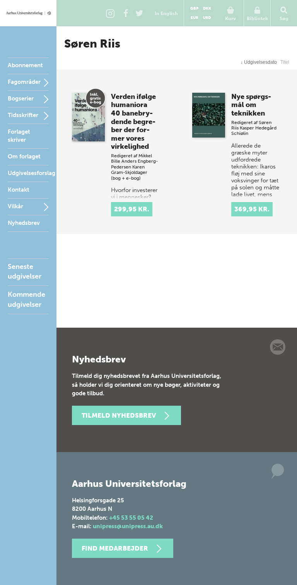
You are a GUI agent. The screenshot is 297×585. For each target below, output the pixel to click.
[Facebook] (125, 13)
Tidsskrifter (23, 115)
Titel (284, 62)
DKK (207, 8)
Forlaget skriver (19, 135)
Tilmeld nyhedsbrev (119, 415)
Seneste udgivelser (24, 271)
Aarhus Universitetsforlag (28, 13)
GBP (194, 8)
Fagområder (24, 81)
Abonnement (25, 65)
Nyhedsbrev (24, 222)
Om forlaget (24, 156)
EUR (194, 17)
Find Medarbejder (115, 548)
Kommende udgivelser (26, 299)
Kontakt (18, 189)
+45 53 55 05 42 (131, 517)
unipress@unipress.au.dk (128, 526)
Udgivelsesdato (259, 62)
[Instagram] (110, 13)
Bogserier (21, 98)
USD (207, 17)
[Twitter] (139, 13)
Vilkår (15, 206)
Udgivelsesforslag (31, 173)
